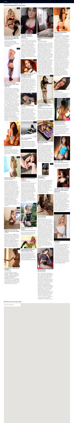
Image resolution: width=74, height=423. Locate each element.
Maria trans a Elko (42, 142)
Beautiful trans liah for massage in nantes (27, 75)
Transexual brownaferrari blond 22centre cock (28, 249)
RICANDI (5, 1)
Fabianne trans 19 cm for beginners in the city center (11, 230)
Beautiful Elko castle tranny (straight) (11, 268)
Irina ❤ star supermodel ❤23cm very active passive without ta (61, 190)
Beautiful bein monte (9, 178)
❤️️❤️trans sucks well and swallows (28, 179)
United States (15, 3)
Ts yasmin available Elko (27, 105)
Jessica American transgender (42, 176)
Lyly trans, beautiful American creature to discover (27, 36)
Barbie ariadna (42, 270)
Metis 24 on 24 (8, 146)
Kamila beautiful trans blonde (27, 228)
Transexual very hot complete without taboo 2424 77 (44, 106)
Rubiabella (57, 241)
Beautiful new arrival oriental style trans (59, 122)
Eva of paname (42, 216)
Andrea (56, 90)
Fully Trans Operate (26, 138)
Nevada (20, 3)
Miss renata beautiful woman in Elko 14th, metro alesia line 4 (11, 84)
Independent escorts (8, 3)
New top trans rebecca (60, 32)
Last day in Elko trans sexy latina (45, 39)
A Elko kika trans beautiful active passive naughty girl (11, 37)
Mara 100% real (58, 161)
